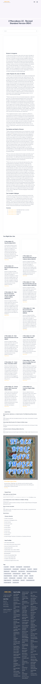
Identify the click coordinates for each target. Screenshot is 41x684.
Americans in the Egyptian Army (10, 520)
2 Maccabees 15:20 (12, 211)
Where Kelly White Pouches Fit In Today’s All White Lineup (15, 422)
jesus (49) (26, 575)
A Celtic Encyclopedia (8, 518)
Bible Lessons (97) (14, 571)
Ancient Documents (8, 523)
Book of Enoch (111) (22, 571)
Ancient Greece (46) (27, 566)
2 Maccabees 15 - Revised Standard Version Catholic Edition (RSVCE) (29, 257)
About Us (5, 601)
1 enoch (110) (6, 566)
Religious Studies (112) (7, 580)
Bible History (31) (6, 571)
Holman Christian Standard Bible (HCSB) (25, 593)
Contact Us (5, 602)
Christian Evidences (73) (16, 573)
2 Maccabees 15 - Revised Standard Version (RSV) (11, 267)
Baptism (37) (30, 569)
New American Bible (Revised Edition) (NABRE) (25, 636)
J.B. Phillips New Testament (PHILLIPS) (25, 607)
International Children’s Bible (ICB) (25, 598)
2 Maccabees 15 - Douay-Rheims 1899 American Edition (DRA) (11, 388)
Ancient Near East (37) (7, 569)
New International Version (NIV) (24, 674)
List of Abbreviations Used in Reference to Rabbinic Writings (15, 499)
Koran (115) (31, 575)
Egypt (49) (23, 573)
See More (6, 487)
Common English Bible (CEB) (9, 556)
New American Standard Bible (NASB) (25, 641)
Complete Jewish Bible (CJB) (9, 558)
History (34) (15, 575)
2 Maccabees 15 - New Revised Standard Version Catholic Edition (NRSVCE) (29, 283)
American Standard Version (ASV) (11, 546)
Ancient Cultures (7, 522)
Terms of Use (5, 604)
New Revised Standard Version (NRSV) (34, 603)
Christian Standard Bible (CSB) (10, 555)
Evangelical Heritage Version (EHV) (17, 665)
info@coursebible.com (7, 609)
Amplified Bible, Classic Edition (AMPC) (11, 549)
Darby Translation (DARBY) (16, 638)
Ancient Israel (7, 531)
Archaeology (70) (23, 569)
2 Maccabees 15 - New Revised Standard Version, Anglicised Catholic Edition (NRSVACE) (10, 295)
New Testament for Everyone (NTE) (34, 631)
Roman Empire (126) (16, 580)
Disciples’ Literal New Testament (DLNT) (17, 643)
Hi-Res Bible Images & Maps (10, 481)
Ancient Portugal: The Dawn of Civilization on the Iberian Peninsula (17, 536)
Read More (6, 259)
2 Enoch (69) (12, 566)
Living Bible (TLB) (25, 620)
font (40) (29, 573)
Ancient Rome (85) (15, 569)
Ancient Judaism (7, 532)
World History (6, 513)
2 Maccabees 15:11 (12, 209)
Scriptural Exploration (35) (30, 580)
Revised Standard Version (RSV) (34, 642)
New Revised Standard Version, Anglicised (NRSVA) (33, 615)
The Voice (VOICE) (34, 654)
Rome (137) (22, 580)
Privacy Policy (6, 606)
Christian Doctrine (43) (7, 573)
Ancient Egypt (7, 525)
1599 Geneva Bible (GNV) (9, 542)
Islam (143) (21, 575)
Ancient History (7, 529)
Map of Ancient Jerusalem (8, 506)
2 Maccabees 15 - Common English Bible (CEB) (29, 388)
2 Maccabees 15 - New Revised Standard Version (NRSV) (11, 337)
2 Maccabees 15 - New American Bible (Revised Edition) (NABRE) (29, 362)
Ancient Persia (7, 534)
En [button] (34, 2)
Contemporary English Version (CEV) (11, 560)
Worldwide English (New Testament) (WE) (34, 667)
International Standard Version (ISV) (25, 603)
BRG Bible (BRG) (7, 553)
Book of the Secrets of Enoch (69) (31, 571)
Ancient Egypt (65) (19, 566)
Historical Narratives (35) (8, 575)
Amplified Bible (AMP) (8, 547)
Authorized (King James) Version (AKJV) (12, 551)
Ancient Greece (7, 527)
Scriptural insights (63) (7, 582)
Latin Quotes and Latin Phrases (9, 494)
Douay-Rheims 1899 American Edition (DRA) (17, 648)
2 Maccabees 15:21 (12, 212)
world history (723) (15, 582)
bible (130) (35, 569)
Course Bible (9, 595)
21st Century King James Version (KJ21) (12, 544)
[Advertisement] (20, 11)
